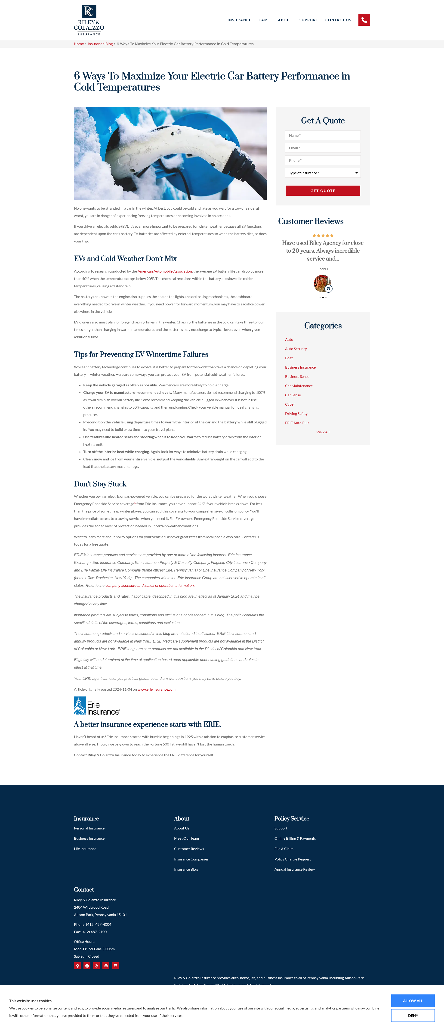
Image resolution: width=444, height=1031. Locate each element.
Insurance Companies (191, 859)
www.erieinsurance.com (157, 689)
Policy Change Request (292, 859)
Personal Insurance (89, 828)
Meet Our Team (186, 838)
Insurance (240, 20)
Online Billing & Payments (295, 838)
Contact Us (338, 20)
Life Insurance (85, 848)
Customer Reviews (189, 848)
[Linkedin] (115, 965)
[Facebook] (86, 965)
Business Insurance (89, 838)
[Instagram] (105, 965)
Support (308, 20)
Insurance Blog (100, 43)
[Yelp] (96, 965)
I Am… (265, 20)
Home (79, 43)
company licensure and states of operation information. (150, 585)
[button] (320, 297)
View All (323, 432)
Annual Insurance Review (294, 869)
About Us (181, 828)
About (285, 20)
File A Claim (283, 848)
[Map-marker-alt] (77, 965)
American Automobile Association (165, 271)
